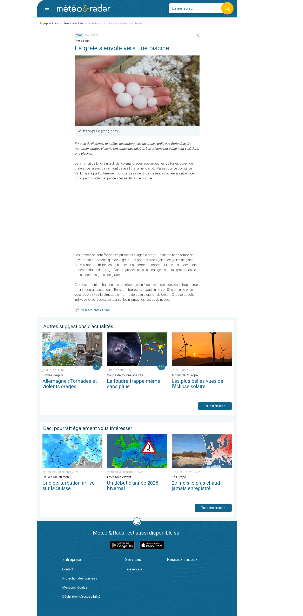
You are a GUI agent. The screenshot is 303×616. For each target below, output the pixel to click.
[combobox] (198, 8)
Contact (67, 569)
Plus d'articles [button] (215, 406)
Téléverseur (133, 569)
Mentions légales (74, 587)
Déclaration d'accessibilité (81, 596)
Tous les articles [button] (213, 508)
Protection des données (79, 578)
